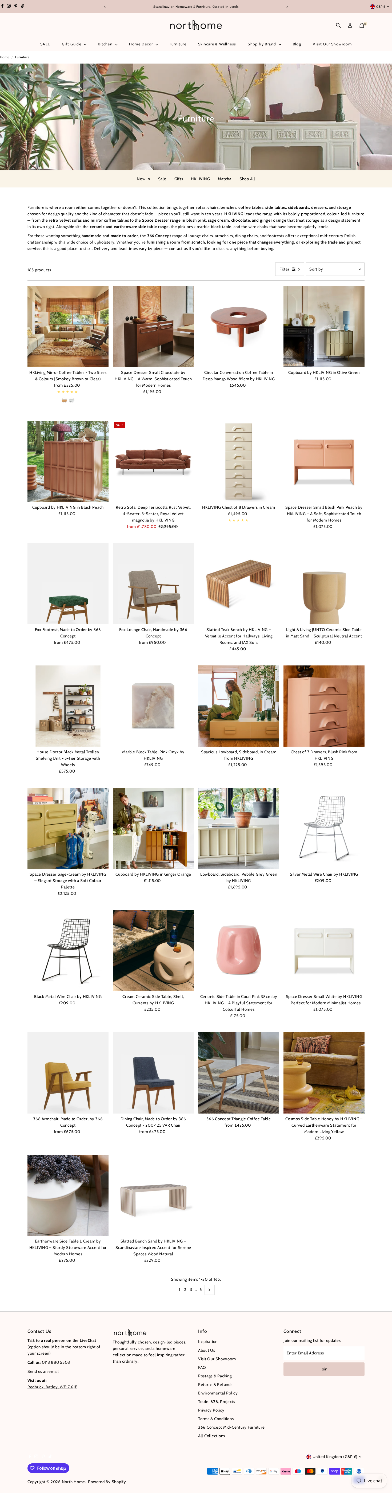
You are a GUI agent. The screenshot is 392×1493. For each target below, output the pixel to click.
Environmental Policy (218, 1393)
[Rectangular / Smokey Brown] (64, 400)
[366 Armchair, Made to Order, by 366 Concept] (68, 1073)
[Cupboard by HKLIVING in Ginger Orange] (153, 828)
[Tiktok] (22, 6)
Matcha (224, 179)
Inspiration (208, 1341)
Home (4, 57)
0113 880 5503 (56, 1362)
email (54, 1371)
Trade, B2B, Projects (216, 1401)
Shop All (247, 179)
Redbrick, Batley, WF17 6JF (52, 1387)
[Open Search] (338, 25)
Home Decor (141, 44)
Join (324, 1369)
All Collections (211, 1435)
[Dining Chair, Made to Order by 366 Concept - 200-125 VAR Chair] (153, 1073)
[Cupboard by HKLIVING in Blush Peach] (68, 461)
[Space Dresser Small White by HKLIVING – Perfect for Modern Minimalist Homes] (324, 950)
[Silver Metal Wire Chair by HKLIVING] (324, 828)
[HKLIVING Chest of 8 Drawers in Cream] (238, 461)
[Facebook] (2, 6)
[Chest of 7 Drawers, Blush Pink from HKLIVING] (324, 706)
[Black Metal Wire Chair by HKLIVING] (68, 950)
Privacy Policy (211, 1410)
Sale (162, 179)
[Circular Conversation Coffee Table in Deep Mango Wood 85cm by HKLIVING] (238, 326)
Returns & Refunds (215, 1384)
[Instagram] (9, 6)
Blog (297, 44)
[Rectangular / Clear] (71, 400)
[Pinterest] (16, 6)
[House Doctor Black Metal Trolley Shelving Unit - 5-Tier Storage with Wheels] (68, 706)
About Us (206, 1350)
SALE (45, 44)
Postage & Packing (215, 1376)
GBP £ (380, 7)
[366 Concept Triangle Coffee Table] (238, 1073)
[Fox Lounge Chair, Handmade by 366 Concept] (153, 583)
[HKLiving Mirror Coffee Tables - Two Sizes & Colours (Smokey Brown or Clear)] (68, 326)
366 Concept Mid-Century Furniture (231, 1427)
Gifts (178, 179)
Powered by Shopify (107, 1481)
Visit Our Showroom (332, 44)
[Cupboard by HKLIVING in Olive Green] (324, 326)
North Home (73, 1481)
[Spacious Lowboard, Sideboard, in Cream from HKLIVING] (238, 706)
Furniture (178, 44)
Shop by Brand (262, 44)
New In (143, 179)
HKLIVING (200, 179)
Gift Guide (72, 44)
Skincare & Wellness (217, 44)
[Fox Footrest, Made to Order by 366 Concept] (68, 583)
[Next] (287, 7)
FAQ (202, 1367)
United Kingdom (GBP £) (335, 1456)
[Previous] (105, 7)
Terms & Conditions (216, 1418)
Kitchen (106, 44)
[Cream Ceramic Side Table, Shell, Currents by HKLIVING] (153, 950)
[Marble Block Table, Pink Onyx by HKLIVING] (153, 706)
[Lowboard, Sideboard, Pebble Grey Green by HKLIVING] (238, 828)
